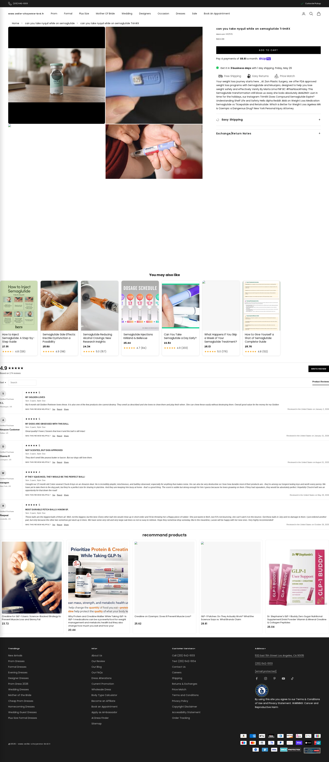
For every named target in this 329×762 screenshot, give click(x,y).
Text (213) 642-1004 (184, 661)
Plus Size (84, 13)
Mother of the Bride (19, 695)
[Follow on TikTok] (292, 678)
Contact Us (179, 667)
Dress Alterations (102, 678)
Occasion (163, 13)
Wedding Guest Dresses (22, 712)
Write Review (318, 369)
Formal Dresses (17, 667)
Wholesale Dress (101, 689)
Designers (145, 13)
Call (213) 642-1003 (183, 655)
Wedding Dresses (18, 689)
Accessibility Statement (186, 712)
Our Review (98, 661)
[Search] (311, 14)
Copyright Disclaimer (184, 706)
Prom (54, 13)
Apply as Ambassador (104, 712)
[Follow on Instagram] (265, 678)
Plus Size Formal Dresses (22, 718)
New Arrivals (15, 655)
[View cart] (319, 14)
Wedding (127, 13)
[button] (57, 75)
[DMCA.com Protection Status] (290, 750)
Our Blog (97, 667)
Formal (68, 13)
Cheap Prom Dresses (20, 701)
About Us (97, 655)
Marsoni (220, 34)
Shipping (177, 678)
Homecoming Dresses (21, 706)
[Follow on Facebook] (256, 678)
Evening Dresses (17, 672)
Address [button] (260, 648)
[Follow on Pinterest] (274, 678)
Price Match (179, 689)
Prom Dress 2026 (18, 684)
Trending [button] (14, 648)
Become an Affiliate (103, 701)
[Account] (304, 14)
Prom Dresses (16, 661)
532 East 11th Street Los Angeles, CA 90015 (279, 655)
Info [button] (95, 648)
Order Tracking (181, 718)
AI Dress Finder (100, 718)
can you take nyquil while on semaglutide (50, 23)
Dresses (180, 13)
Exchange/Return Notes (233, 133)
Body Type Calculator (104, 695)
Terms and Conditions (185, 695)
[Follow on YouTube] (283, 678)
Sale (194, 13)
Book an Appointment (105, 706)
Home (15, 23)
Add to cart (268, 50)
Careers (176, 672)
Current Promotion (103, 684)
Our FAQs (97, 672)
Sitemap (97, 723)
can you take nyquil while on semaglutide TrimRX (109, 23)
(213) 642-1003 (264, 663)
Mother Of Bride (105, 13)
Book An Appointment (217, 13)
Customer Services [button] (183, 648)
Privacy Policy (180, 701)
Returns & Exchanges (184, 684)
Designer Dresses (18, 678)
